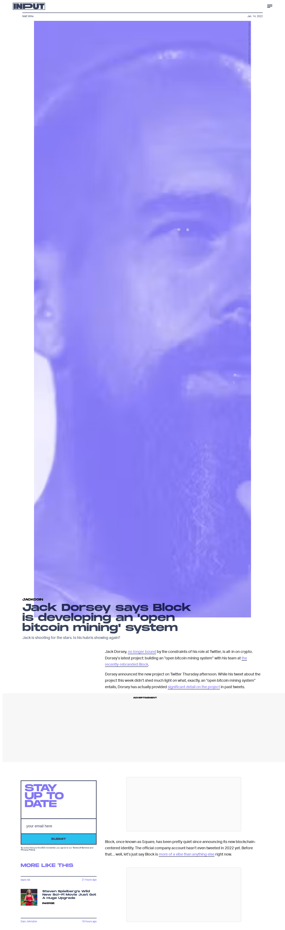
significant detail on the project (194, 686)
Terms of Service (81, 847)
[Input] (29, 6)
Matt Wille (28, 16)
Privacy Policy (28, 850)
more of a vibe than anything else (186, 854)
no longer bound (142, 651)
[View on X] (183, 804)
